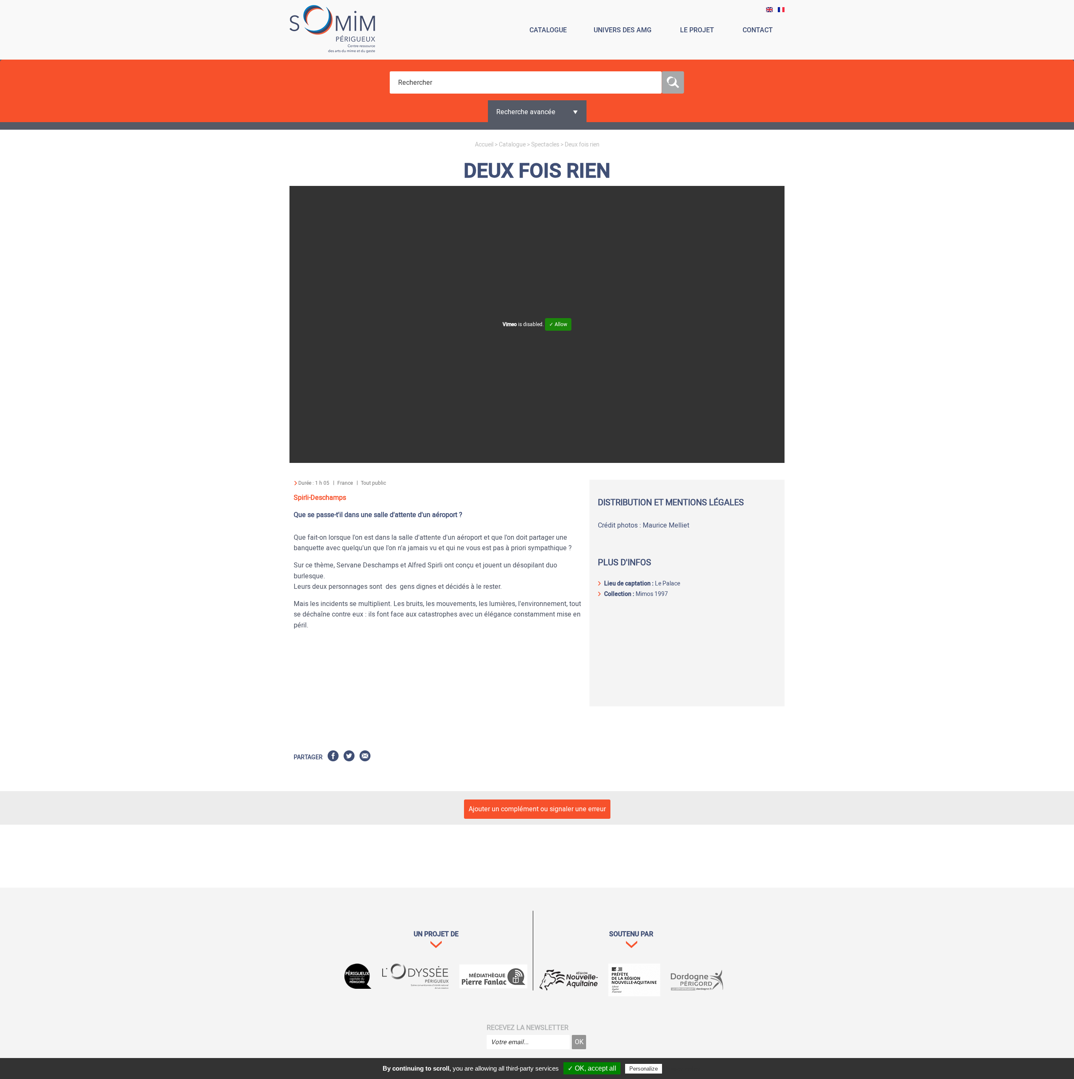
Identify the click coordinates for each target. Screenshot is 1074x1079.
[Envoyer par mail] (365, 757)
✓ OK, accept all (592, 1068)
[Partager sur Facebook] (333, 757)
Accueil (484, 144)
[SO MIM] (332, 30)
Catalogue (512, 144)
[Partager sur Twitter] (349, 757)
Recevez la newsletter (527, 1028)
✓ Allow (558, 324)
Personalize (643, 1069)
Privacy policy (682, 1068)
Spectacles (545, 144)
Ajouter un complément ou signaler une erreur (537, 809)
